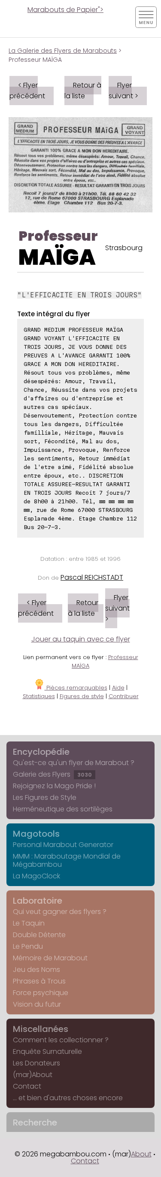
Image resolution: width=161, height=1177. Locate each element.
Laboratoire (37, 901)
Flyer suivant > (123, 90)
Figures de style (82, 696)
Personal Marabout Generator (63, 845)
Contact (27, 1086)
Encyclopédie (41, 752)
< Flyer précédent (27, 90)
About (141, 1154)
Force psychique (40, 993)
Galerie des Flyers (52, 774)
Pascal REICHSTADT (92, 577)
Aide (118, 688)
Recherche (35, 1122)
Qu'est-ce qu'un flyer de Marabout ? (73, 763)
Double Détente (39, 935)
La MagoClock (36, 876)
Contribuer (124, 696)
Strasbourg (124, 248)
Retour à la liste (82, 90)
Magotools (36, 834)
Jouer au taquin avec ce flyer (80, 639)
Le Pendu (28, 946)
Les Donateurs (36, 1063)
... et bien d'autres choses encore (68, 1098)
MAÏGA (57, 257)
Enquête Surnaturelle (47, 1051)
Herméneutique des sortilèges (62, 809)
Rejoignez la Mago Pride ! (54, 786)
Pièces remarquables (76, 688)
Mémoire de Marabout (50, 958)
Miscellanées (40, 1029)
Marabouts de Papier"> (65, 10)
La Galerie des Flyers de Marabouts (63, 50)
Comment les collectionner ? (61, 1040)
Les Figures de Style (44, 797)
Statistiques (39, 696)
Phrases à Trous (39, 981)
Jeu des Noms (36, 969)
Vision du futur (37, 1004)
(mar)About (32, 1075)
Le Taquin (29, 923)
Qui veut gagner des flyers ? (59, 912)
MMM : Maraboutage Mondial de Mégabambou (67, 860)
